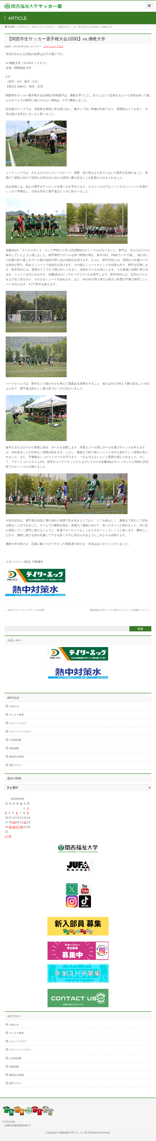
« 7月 (8, 836)
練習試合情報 (16, 756)
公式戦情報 (15, 740)
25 (10, 827)
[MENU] (149, 5)
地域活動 (14, 748)
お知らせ (14, 706)
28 (21, 827)
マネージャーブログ (42, 26)
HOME (11, 26)
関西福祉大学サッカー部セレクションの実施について (120, 610)
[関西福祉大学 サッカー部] (33, 7)
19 (14, 822)
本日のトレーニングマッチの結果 (24, 610)
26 (14, 827)
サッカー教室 (16, 714)
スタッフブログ (17, 723)
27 (17, 827)
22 (25, 822)
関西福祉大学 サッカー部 (74, 1132)
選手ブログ (15, 765)
